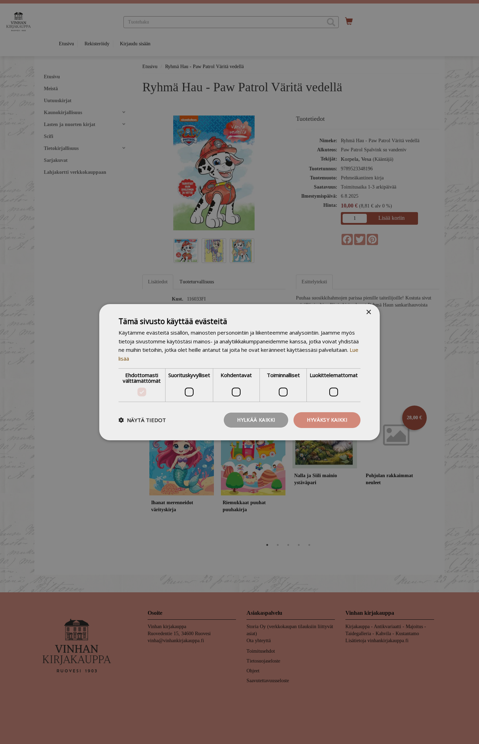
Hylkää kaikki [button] (256, 419)
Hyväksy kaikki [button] (327, 419)
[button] (142, 420)
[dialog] (239, 372)
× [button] (368, 312)
